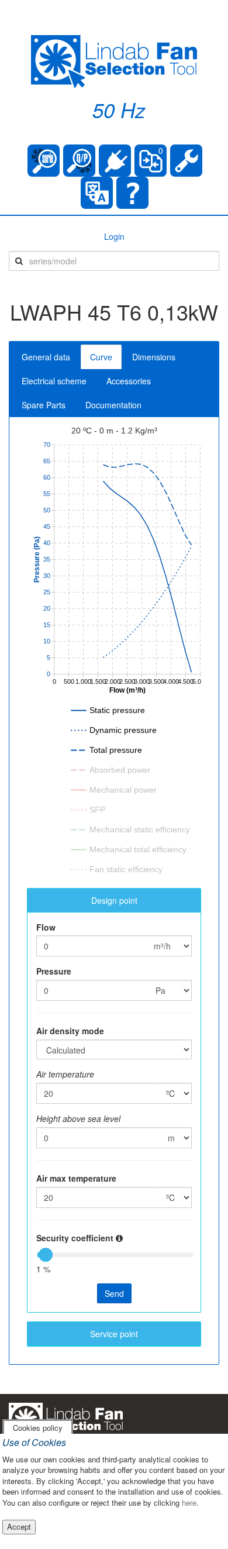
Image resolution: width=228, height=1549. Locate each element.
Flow (46, 927)
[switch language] (97, 193)
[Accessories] (115, 160)
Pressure (53, 971)
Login (114, 236)
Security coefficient (74, 1238)
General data (46, 357)
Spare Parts (43, 405)
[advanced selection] (79, 160)
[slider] (46, 1255)
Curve (101, 357)
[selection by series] (43, 160)
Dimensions (153, 357)
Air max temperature (76, 1178)
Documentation (113, 405)
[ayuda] (132, 193)
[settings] (186, 160)
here (189, 1502)
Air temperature (65, 1074)
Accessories (128, 381)
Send (114, 1293)
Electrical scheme (54, 381)
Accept (19, 1526)
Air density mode (70, 1031)
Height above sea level (78, 1118)
